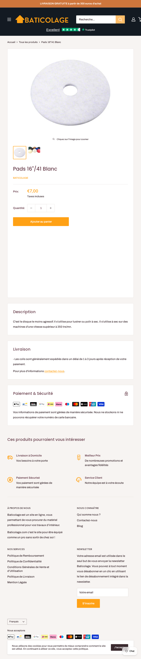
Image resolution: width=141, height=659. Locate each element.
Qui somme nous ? (89, 514)
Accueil (11, 42)
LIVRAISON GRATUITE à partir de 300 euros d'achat (70, 3)
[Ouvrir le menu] (9, 19)
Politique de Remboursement (25, 555)
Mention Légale (17, 582)
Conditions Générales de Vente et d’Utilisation (28, 569)
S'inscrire (88, 603)
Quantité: (19, 208)
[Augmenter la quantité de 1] (51, 208)
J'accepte (119, 647)
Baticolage (20, 178)
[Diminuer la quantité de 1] (31, 208)
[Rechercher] (120, 19)
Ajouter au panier (41, 221)
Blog (80, 526)
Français (14, 621)
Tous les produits (28, 42)
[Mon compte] (133, 19)
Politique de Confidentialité (24, 561)
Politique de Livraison (21, 576)
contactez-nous (54, 371)
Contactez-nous (87, 520)
